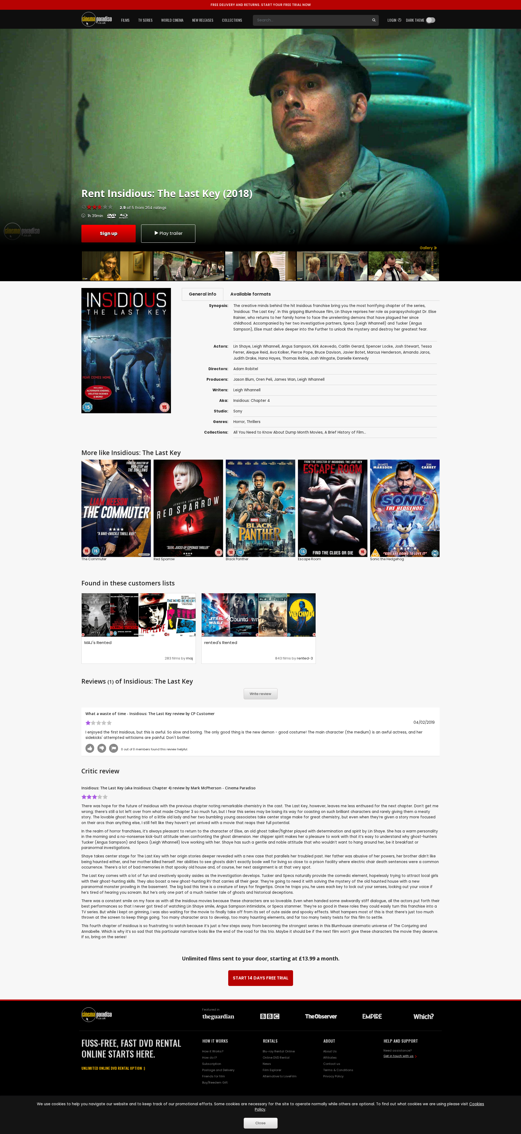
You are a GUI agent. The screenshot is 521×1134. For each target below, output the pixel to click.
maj (189, 658)
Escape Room (309, 559)
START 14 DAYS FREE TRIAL (260, 978)
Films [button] (125, 20)
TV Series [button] (145, 20)
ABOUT (329, 1041)
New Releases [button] (202, 20)
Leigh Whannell (311, 379)
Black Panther (237, 559)
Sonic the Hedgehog (387, 559)
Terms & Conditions (338, 1070)
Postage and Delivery (218, 1070)
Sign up (108, 233)
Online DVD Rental (276, 1057)
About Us (330, 1051)
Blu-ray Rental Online (279, 1051)
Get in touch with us (398, 1056)
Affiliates (330, 1057)
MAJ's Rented (98, 642)
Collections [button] (232, 20)
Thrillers (253, 421)
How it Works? (212, 1051)
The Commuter (93, 559)
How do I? (209, 1057)
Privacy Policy (333, 1076)
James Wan (285, 379)
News (267, 1064)
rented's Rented (220, 642)
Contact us (331, 1064)
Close (260, 1123)
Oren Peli (264, 379)
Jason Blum (243, 379)
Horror (239, 421)
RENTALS (270, 1041)
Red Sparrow (164, 559)
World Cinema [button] (172, 20)
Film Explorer (272, 1070)
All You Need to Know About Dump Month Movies (278, 432)
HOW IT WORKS (215, 1041)
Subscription (211, 1064)
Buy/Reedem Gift (215, 1082)
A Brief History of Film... (345, 432)
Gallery (427, 248)
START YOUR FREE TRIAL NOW (261, 4)
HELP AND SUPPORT (401, 1041)
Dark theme (415, 20)
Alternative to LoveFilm (280, 1076)
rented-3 (305, 658)
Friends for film (213, 1076)
